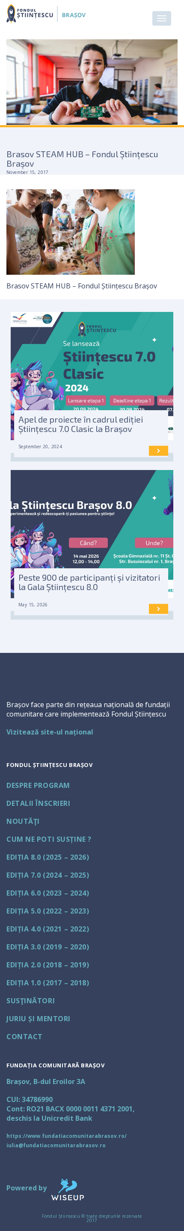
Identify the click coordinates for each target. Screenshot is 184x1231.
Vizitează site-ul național (49, 732)
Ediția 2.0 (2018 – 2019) (47, 965)
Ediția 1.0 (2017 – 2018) (47, 982)
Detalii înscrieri (38, 803)
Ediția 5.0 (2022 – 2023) (47, 911)
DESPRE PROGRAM (38, 785)
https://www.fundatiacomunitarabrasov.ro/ (66, 1136)
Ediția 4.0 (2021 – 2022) (47, 929)
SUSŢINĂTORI (30, 1000)
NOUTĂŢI (23, 821)
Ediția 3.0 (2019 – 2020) (47, 947)
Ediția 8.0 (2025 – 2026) (47, 857)
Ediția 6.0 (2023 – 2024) (47, 893)
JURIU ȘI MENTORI (38, 1018)
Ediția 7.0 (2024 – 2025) (47, 875)
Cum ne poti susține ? (49, 839)
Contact (24, 1036)
